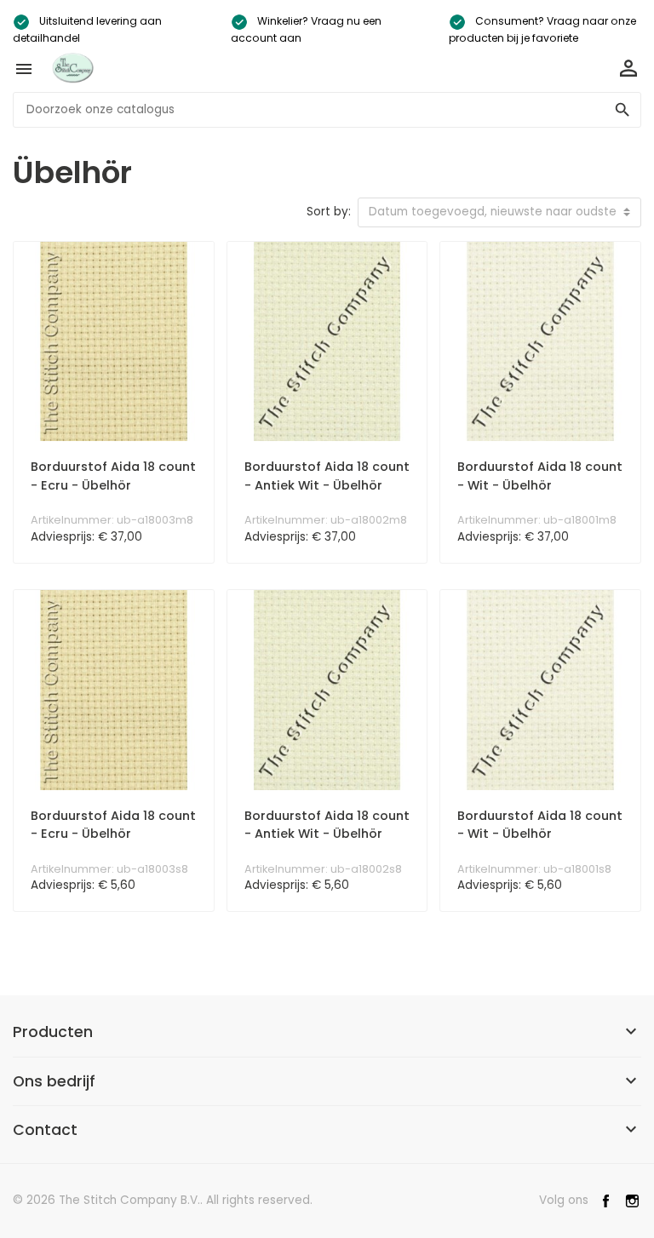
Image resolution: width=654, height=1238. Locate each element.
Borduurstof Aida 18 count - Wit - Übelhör (539, 476)
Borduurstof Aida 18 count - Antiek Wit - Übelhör (327, 476)
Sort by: (329, 211)
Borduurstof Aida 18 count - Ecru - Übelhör (113, 476)
